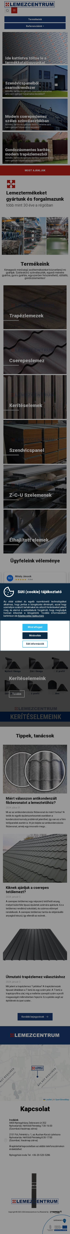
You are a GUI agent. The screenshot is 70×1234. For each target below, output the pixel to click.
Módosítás (35, 635)
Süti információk (35, 644)
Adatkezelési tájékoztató (31, 616)
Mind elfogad (35, 627)
